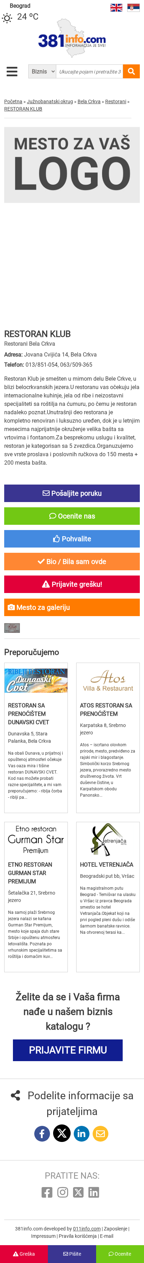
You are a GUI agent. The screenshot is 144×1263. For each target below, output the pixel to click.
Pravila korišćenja (78, 1236)
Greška (27, 1254)
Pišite (74, 1254)
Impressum (44, 1236)
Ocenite (122, 1254)
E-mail (106, 1236)
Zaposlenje (116, 1229)
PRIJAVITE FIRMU (68, 1050)
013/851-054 (42, 364)
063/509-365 (76, 364)
